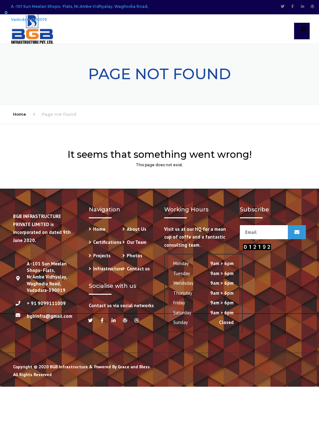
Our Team (136, 242)
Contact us (138, 269)
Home (19, 114)
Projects (102, 256)
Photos (134, 256)
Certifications (107, 242)
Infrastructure (108, 269)
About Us (136, 229)
